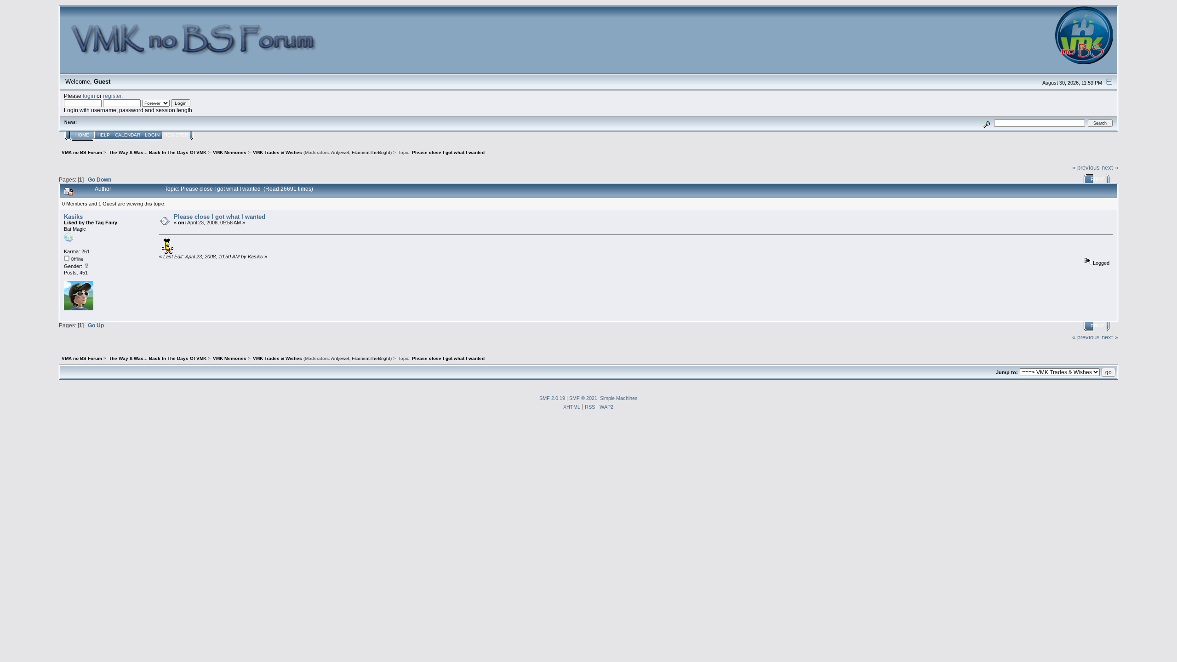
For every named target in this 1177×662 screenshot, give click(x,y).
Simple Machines (619, 398)
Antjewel (340, 152)
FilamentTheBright (371, 152)
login (89, 96)
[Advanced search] (987, 123)
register (112, 96)
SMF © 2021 (583, 398)
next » (1110, 167)
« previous (1086, 167)
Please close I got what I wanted (219, 216)
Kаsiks (73, 216)
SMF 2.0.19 (552, 398)
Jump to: (1007, 372)
